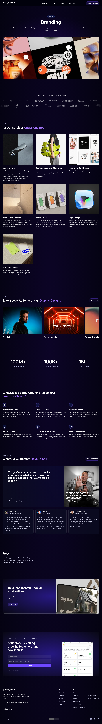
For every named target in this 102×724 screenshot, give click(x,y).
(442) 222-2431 (7, 709)
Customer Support (79, 707)
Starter (60, 704)
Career (75, 693)
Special (75, 698)
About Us (61, 693)
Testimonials (62, 701)
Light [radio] (56, 719)
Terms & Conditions (93, 698)
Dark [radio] (51, 719)
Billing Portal (77, 704)
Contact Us (91, 693)
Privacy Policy (91, 696)
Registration (76, 701)
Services (61, 696)
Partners (75, 696)
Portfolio (61, 698)
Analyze (29, 665)
